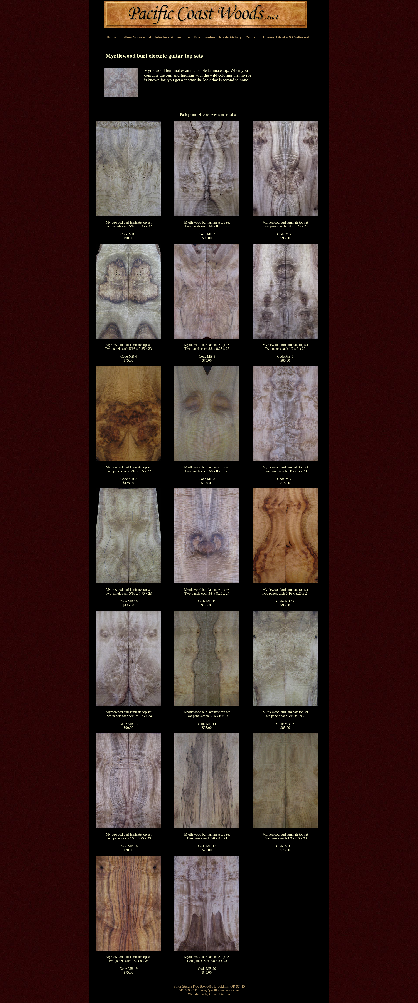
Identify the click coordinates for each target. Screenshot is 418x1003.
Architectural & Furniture (169, 37)
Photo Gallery (230, 37)
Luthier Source (132, 37)
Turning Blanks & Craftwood (286, 37)
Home (111, 37)
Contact (252, 37)
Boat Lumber (204, 37)
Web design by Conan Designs (209, 994)
